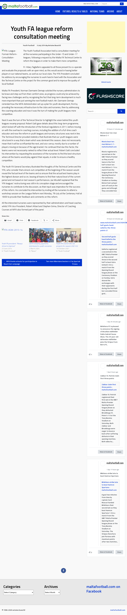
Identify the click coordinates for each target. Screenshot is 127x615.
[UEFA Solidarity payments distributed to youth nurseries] (41, 235)
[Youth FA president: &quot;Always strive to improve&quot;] (14, 235)
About (119, 11)
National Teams (97, 11)
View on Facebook (106, 201)
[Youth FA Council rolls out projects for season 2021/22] (68, 235)
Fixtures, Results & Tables (75, 11)
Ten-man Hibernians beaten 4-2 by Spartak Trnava (63, 262)
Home (57, 11)
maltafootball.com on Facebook (103, 589)
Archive (110, 11)
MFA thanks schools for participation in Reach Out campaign (20, 262)
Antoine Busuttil (54, 45)
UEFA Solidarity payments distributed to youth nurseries (40, 244)
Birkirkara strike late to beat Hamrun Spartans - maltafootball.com (110, 486)
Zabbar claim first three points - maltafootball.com (109, 387)
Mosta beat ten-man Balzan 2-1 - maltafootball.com (109, 144)
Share (119, 201)
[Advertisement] (106, 37)
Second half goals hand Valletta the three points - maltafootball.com (109, 240)
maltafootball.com (91, 4)
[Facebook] (63, 570)
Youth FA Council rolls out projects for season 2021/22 (67, 244)
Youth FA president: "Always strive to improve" (12, 244)
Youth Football (28, 45)
